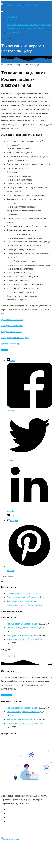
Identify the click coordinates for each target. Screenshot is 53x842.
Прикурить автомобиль (12, 325)
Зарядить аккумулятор (11, 331)
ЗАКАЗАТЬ (6, 695)
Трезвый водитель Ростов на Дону (22, 593)
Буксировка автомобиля (12, 319)
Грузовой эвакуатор (10, 343)
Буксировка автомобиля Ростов (21, 601)
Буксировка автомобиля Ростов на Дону (25, 24)
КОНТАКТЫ (13, 32)
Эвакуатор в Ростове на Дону (15, 337)
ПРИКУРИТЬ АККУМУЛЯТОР (29, 28)
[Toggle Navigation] (2, 11)
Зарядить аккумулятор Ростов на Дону (24, 605)
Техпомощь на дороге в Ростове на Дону (25, 597)
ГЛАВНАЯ (12, 17)
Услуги (10, 656)
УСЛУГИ (11, 20)
